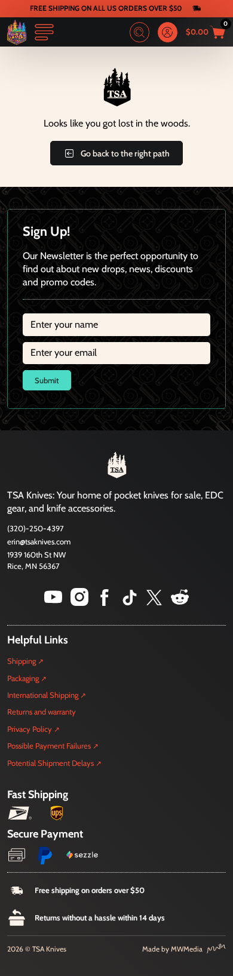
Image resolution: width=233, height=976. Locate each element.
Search (140, 32)
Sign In (168, 32)
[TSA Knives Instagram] (79, 602)
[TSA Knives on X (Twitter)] (154, 602)
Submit (47, 380)
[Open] (44, 32)
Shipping (21, 661)
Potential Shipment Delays (50, 763)
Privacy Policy (29, 729)
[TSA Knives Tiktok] (129, 602)
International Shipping (42, 695)
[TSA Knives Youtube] (53, 602)
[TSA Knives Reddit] (180, 602)
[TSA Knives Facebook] (104, 602)
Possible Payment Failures (49, 745)
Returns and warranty (41, 711)
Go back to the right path (125, 153)
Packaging (23, 678)
